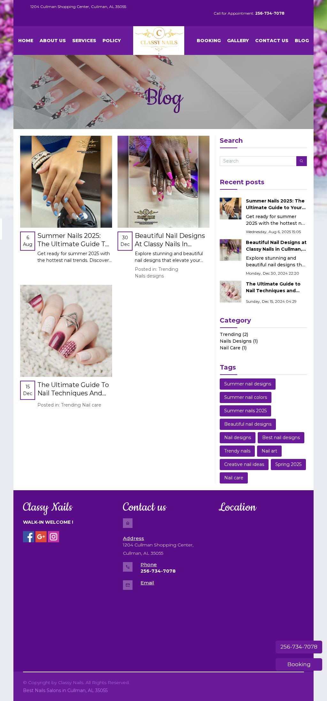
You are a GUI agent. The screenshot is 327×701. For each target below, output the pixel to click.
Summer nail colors (245, 397)
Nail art (269, 451)
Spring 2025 (288, 464)
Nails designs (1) (239, 341)
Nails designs (149, 276)
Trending (168, 269)
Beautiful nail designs (247, 424)
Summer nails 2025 (245, 411)
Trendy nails (237, 451)
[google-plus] (41, 536)
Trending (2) (234, 334)
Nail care (91, 405)
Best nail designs (281, 437)
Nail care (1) (233, 348)
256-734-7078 (298, 647)
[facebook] (28, 536)
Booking (299, 664)
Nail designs (237, 437)
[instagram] (53, 536)
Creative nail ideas (244, 464)
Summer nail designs (247, 384)
